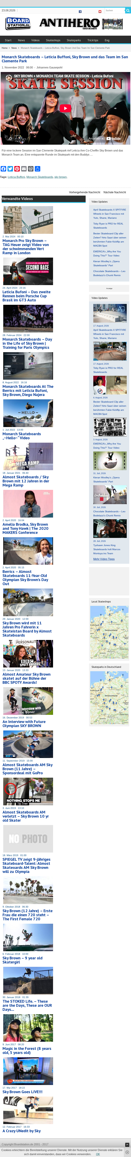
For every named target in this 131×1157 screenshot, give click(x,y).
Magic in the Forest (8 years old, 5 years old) (27, 1050)
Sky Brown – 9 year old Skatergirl (22, 960)
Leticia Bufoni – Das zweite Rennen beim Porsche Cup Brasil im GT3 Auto (26, 296)
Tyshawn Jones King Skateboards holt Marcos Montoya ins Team (106, 549)
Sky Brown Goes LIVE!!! (22, 1091)
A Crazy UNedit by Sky (22, 1130)
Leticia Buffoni (16, 177)
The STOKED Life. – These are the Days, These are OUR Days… (27, 1005)
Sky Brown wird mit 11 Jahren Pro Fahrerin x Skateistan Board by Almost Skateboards (27, 629)
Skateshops (53, 40)
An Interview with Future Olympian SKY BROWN (24, 723)
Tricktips (92, 40)
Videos (35, 40)
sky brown (60, 177)
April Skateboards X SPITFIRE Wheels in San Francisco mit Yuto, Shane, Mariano (109, 213)
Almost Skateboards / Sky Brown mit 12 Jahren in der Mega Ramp (26, 481)
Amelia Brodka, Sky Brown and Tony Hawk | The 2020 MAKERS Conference (25, 528)
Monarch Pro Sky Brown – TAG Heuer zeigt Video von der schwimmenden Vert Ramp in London (26, 246)
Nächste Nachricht (115, 192)
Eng (107, 40)
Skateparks (74, 40)
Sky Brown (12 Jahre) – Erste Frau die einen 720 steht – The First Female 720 (28, 914)
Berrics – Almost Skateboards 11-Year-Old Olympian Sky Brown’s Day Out (25, 577)
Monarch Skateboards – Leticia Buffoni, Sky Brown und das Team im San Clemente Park (65, 59)
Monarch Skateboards (39, 177)
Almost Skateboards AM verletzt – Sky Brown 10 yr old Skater (26, 816)
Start (8, 40)
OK (98, 1154)
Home (5, 48)
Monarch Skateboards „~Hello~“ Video (22, 435)
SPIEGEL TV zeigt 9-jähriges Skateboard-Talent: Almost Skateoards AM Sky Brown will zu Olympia (26, 865)
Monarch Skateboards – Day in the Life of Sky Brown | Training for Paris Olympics (27, 343)
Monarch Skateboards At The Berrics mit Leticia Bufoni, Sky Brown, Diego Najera (28, 390)
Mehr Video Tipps (104, 559)
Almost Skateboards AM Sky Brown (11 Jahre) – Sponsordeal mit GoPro (27, 768)
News (21, 40)
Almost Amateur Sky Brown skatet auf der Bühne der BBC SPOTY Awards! (26, 678)
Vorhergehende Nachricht (84, 192)
